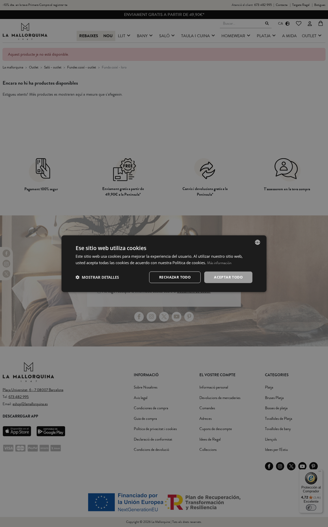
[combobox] (257, 242)
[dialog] (163, 263)
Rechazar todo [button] (175, 276)
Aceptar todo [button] (228, 276)
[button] (97, 277)
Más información (219, 262)
